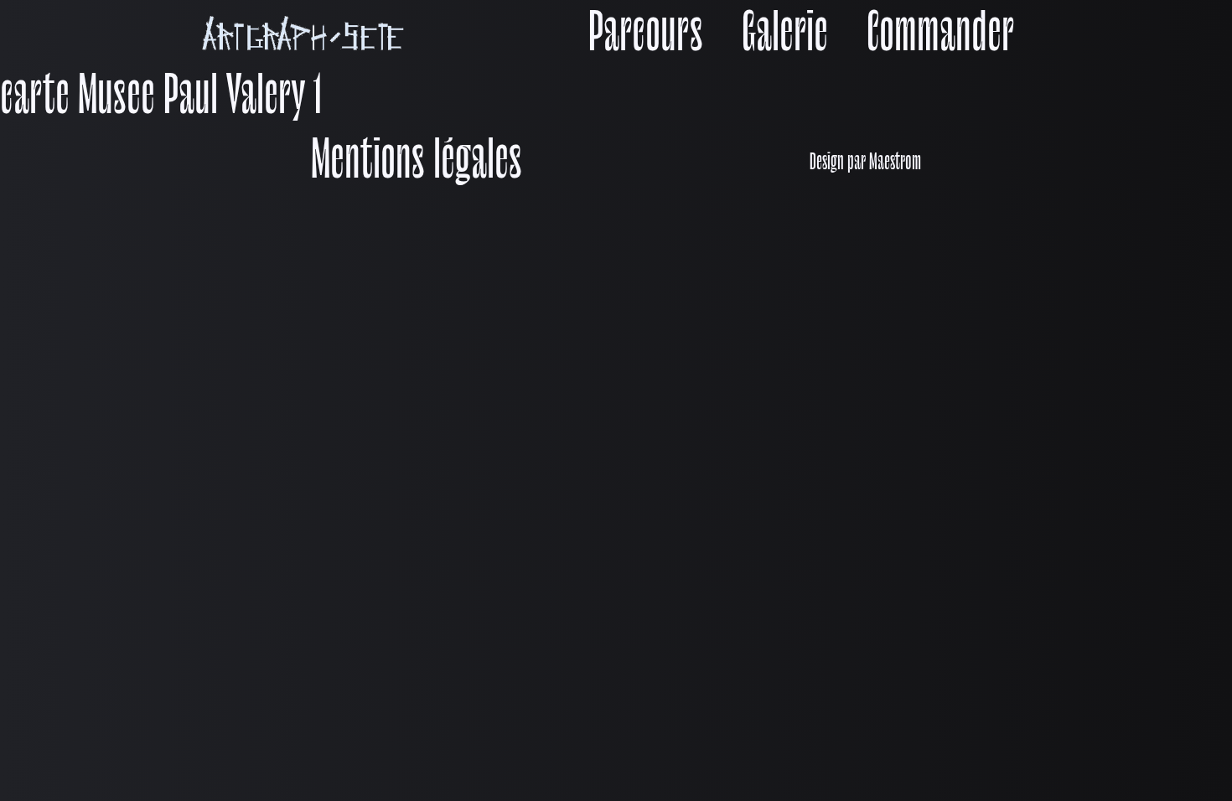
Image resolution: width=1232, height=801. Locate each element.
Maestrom (895, 163)
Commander (940, 36)
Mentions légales (416, 164)
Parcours (645, 36)
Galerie (785, 36)
